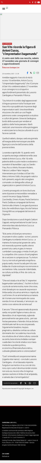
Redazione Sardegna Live (10, 68)
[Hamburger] (3, 8)
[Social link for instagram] (35, 2)
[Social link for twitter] (30, 2)
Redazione (5, 456)
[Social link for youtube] (38, 2)
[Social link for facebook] (33, 2)
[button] (27, 73)
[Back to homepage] (14, 415)
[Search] (2, 2)
